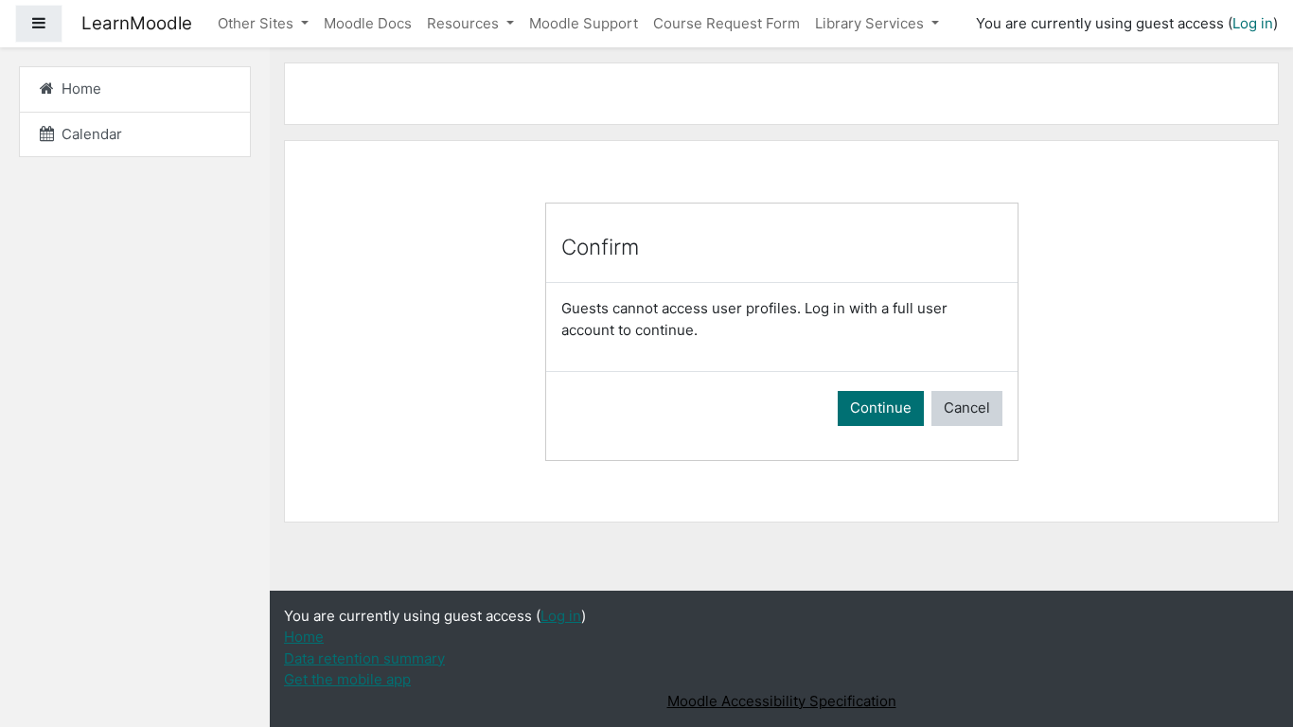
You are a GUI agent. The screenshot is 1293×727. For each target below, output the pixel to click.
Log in (1252, 23)
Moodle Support (583, 23)
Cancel (967, 408)
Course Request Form (726, 23)
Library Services (871, 23)
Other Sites (257, 23)
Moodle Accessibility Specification (781, 701)
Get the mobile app (347, 679)
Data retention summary (364, 658)
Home (304, 637)
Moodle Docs (368, 23)
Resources (465, 23)
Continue (881, 408)
